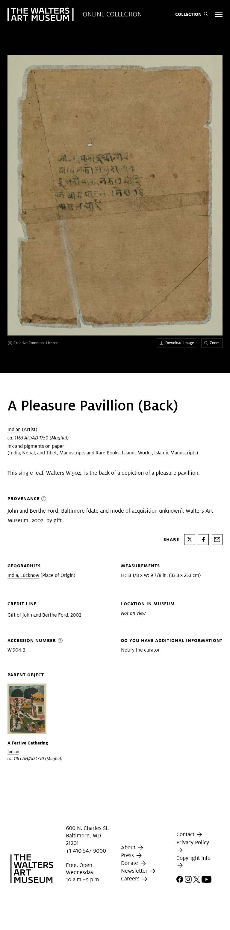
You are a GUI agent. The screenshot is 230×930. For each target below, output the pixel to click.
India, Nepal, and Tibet (33, 453)
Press (128, 855)
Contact (186, 834)
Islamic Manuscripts (175, 453)
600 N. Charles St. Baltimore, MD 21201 (87, 835)
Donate (130, 862)
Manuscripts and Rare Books (89, 453)
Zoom (215, 342)
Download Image (179, 342)
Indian (14, 429)
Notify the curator (140, 650)
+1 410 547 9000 (86, 850)
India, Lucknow (23, 575)
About (129, 847)
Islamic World (137, 453)
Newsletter (135, 870)
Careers (131, 878)
